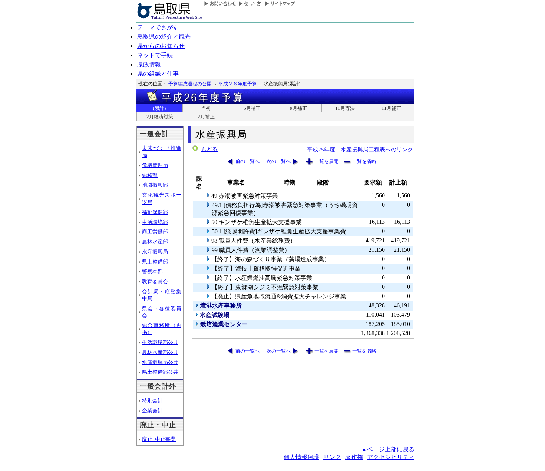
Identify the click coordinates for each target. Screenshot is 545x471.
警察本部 (152, 271)
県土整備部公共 (160, 372)
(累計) (159, 108)
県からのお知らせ (161, 46)
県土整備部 (155, 262)
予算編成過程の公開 (190, 83)
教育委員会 (155, 281)
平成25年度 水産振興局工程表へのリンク (360, 149)
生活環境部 (155, 222)
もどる (209, 149)
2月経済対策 (159, 117)
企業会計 (152, 410)
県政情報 (149, 64)
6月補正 (252, 108)
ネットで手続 (155, 55)
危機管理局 (155, 165)
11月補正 (391, 108)
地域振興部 (155, 185)
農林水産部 (155, 242)
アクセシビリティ (390, 457)
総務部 (150, 175)
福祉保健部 (155, 212)
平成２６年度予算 (237, 83)
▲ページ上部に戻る (387, 449)
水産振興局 (155, 252)
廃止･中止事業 (159, 439)
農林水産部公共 (160, 352)
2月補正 (206, 117)
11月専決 (345, 108)
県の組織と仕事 (158, 74)
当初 (206, 108)
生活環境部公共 (160, 342)
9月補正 (298, 108)
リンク (332, 457)
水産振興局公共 (160, 362)
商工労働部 (155, 232)
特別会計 (152, 400)
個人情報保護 (301, 457)
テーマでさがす (158, 27)
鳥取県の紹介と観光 (164, 36)
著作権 (354, 457)
